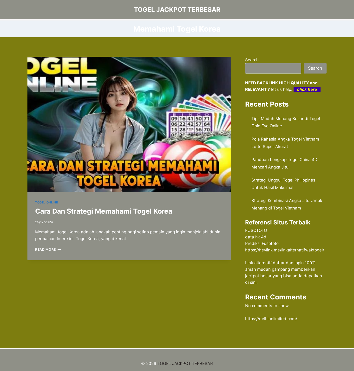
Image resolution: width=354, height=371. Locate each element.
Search (252, 59)
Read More (48, 249)
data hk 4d (255, 237)
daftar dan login (288, 262)
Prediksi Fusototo (262, 243)
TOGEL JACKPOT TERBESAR (185, 363)
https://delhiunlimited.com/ (271, 318)
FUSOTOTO (256, 230)
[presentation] (129, 124)
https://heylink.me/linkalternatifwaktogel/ (284, 250)
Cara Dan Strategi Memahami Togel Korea (103, 211)
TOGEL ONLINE (46, 202)
